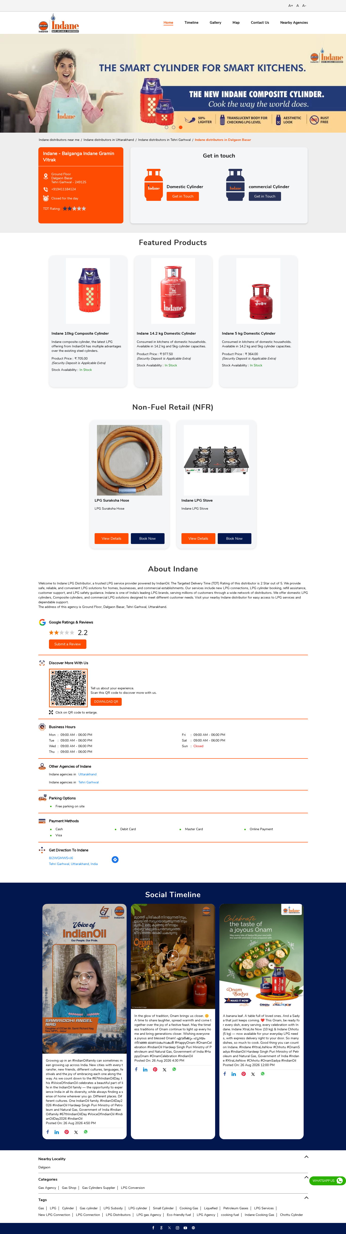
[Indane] (58, 23)
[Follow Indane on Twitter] (169, 1228)
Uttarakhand (87, 774)
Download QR (106, 702)
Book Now (147, 538)
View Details (111, 538)
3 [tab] (180, 127)
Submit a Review (67, 644)
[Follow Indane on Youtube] (185, 1228)
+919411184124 (63, 189)
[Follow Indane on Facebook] (153, 1228)
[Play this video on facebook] (84, 980)
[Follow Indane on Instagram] (177, 1228)
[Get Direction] (115, 862)
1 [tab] (166, 127)
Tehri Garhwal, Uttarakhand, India (73, 864)
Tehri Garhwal (88, 782)
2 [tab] (173, 127)
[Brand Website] (193, 1228)
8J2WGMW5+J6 (61, 858)
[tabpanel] (173, 83)
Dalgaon (44, 1167)
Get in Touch (182, 196)
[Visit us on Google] (161, 1228)
